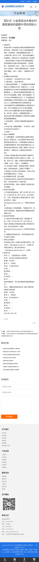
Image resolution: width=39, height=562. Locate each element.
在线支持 (4, 486)
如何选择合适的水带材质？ (10, 357)
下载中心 (4, 484)
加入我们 (4, 438)
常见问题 (4, 481)
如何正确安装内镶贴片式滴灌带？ (11, 369)
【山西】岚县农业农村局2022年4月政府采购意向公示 (19, 331)
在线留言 (35, 1)
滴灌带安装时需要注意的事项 (10, 363)
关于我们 (22, 1)
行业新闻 (19, 13)
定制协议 (4, 440)
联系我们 (29, 1)
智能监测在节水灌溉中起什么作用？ (12, 351)
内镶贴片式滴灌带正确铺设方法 (11, 366)
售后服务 (4, 443)
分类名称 (4, 454)
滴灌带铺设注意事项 (8, 360)
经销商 (3, 489)
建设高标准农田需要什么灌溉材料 (11, 348)
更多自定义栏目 (6, 445)
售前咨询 (4, 479)
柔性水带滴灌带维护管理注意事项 (11, 354)
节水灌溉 (5, 319)
